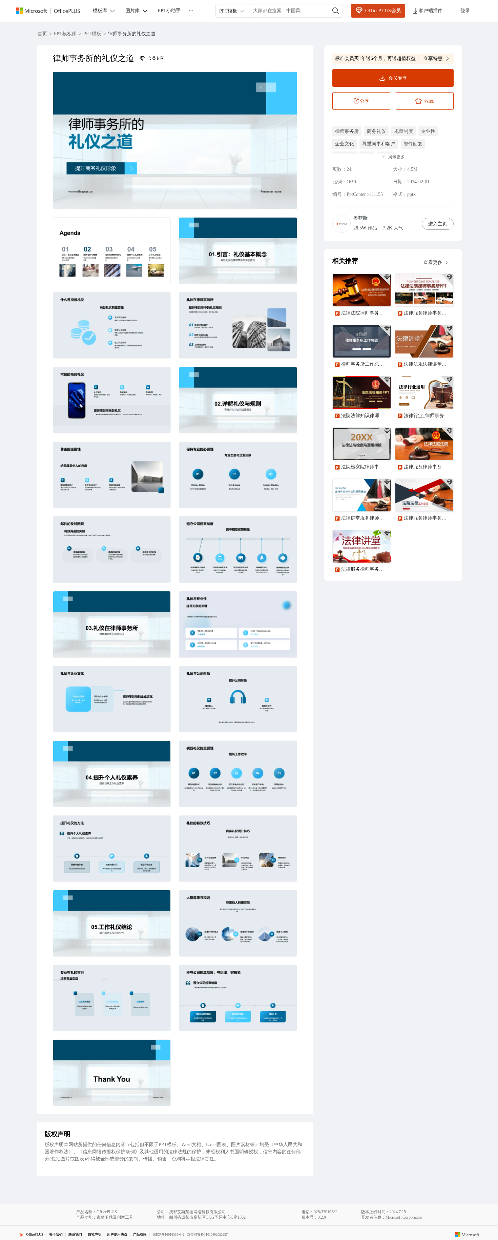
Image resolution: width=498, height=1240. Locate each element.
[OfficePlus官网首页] (52, 11)
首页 (42, 33)
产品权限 (140, 1234)
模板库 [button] (100, 10)
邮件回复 (412, 143)
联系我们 (75, 1234)
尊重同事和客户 (378, 143)
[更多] (191, 11)
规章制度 (403, 131)
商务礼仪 (376, 131)
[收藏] (363, 295)
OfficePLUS (34, 1234)
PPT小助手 (169, 10)
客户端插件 (430, 10)
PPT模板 (92, 33)
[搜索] (336, 11)
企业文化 (344, 143)
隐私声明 (94, 1234)
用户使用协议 (117, 1234)
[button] (175, 140)
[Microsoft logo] (467, 1234)
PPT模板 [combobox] (228, 11)
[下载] (380, 295)
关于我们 (56, 1234)
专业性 (428, 131)
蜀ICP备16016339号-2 (168, 1234)
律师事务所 (347, 131)
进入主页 (437, 223)
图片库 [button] (132, 10)
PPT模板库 (65, 33)
